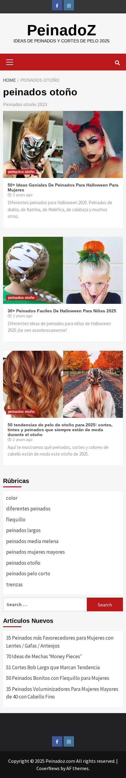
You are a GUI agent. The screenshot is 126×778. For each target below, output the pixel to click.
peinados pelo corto (28, 573)
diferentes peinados (28, 508)
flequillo (15, 519)
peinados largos (23, 530)
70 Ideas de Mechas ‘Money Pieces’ (44, 656)
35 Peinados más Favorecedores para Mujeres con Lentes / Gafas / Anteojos (59, 641)
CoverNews (48, 768)
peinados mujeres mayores (35, 552)
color (11, 498)
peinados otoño (21, 172)
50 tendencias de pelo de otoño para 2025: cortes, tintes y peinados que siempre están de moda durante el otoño (60, 429)
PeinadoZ (61, 30)
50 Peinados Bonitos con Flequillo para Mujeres (57, 678)
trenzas (14, 584)
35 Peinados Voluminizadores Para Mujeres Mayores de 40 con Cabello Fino (62, 693)
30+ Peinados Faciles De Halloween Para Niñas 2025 (62, 310)
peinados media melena (32, 541)
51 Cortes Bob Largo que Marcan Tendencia (53, 667)
